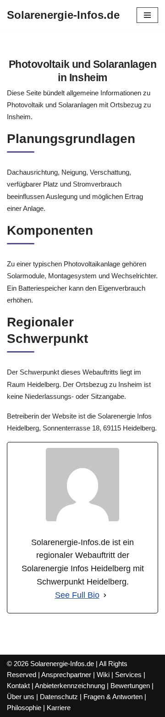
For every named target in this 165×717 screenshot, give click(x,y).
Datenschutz (59, 696)
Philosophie (24, 707)
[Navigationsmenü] (147, 15)
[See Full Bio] (104, 595)
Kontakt (18, 685)
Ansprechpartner (66, 674)
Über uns (20, 696)
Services (128, 674)
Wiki (103, 674)
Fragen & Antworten (113, 696)
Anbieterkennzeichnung (70, 685)
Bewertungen (130, 685)
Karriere (59, 707)
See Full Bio (77, 595)
